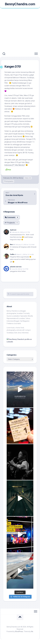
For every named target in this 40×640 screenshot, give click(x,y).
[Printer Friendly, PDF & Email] (8, 169)
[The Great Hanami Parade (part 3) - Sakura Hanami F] (20, 534)
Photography (8, 181)
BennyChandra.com (20, 4)
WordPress (19, 631)
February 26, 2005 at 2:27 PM (21, 232)
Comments (12, 217)
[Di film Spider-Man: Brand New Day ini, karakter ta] (20, 426)
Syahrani (13, 230)
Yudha (12, 254)
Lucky (31, 75)
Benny (21, 178)
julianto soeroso (15, 267)
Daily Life (28, 178)
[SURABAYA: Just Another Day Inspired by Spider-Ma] (20, 389)
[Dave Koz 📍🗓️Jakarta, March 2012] (20, 462)
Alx (32, 631)
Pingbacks (12, 223)
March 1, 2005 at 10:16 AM (25, 254)
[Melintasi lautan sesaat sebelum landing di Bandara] (20, 571)
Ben (11, 244)
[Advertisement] (20, 29)
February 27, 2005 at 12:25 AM (24, 244)
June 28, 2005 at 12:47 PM (20, 269)
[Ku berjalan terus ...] (20, 498)
